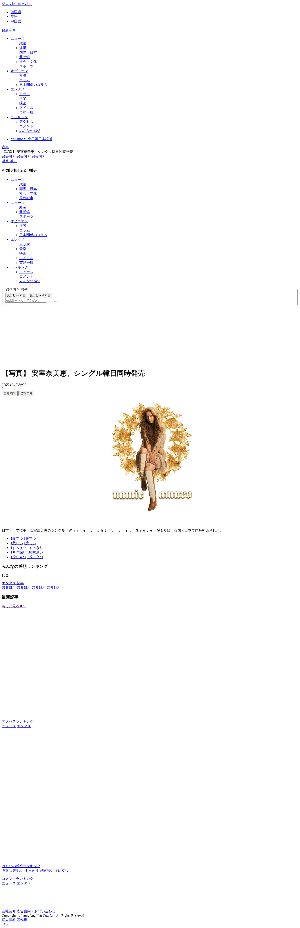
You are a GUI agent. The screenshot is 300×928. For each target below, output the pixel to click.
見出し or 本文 (16, 295)
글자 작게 (10, 393)
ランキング (19, 117)
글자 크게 (26, 393)
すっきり (32, 870)
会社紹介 (9, 911)
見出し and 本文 (40, 295)
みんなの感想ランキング (21, 866)
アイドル (26, 108)
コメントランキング (17, 879)
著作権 (22, 920)
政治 (22, 43)
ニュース (18, 38)
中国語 (16, 21)
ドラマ (24, 94)
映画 (22, 103)
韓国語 (16, 12)
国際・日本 (28, 52)
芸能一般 (26, 112)
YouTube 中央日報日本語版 (31, 139)
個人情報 (9, 920)
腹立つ (7, 870)
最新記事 (9, 30)
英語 (14, 16)
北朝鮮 (24, 57)
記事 (13, 583)
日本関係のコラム (33, 85)
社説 (22, 75)
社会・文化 (28, 61)
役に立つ (61, 870)
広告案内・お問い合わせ (36, 911)
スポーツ (26, 66)
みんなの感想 (29, 131)
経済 (22, 48)
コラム (24, 80)
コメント (26, 126)
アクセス (26, 121)
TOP (5, 924)
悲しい (18, 870)
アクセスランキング (17, 721)
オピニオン (19, 71)
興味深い (47, 870)
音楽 (22, 98)
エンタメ (18, 89)
